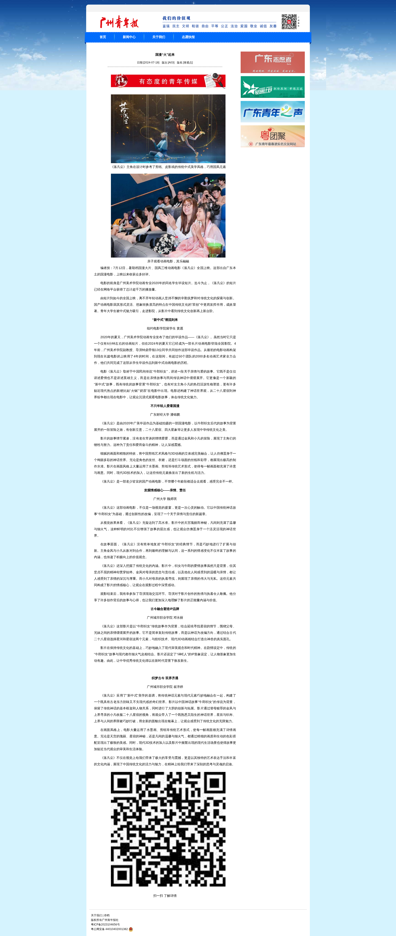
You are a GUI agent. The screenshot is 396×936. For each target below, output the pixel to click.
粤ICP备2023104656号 (105, 924)
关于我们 (158, 37)
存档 (107, 915)
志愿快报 (188, 37)
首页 (103, 37)
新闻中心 (129, 37)
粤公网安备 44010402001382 (109, 929)
